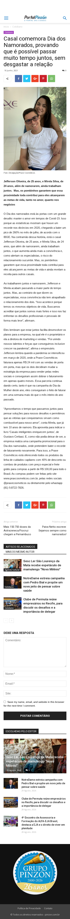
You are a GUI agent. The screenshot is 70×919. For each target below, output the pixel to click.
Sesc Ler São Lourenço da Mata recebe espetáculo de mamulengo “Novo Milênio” (42, 565)
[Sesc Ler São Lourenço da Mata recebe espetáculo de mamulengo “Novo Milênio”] (13, 565)
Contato (48, 908)
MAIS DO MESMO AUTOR (20, 551)
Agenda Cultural (12, 570)
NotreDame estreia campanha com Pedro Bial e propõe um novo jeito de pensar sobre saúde (43, 783)
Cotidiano (17, 26)
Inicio (6, 26)
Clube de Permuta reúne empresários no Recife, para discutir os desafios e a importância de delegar (44, 802)
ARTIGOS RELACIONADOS (20, 546)
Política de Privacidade (29, 908)
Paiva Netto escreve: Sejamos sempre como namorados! (52, 530)
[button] (65, 18)
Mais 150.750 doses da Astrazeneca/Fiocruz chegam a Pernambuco (17, 530)
